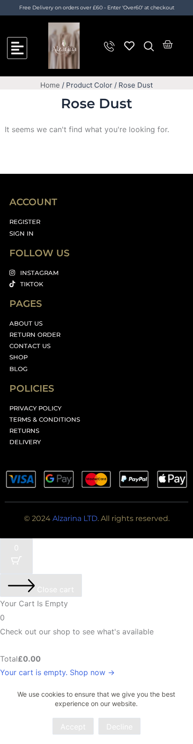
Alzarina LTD (74, 518)
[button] (17, 48)
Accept (73, 726)
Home (50, 85)
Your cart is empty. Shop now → (57, 672)
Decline (119, 726)
